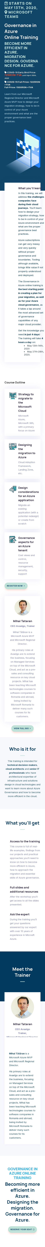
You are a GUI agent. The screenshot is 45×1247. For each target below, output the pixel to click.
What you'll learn (29, 188)
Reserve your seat (21, 1229)
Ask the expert (20, 914)
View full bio (21, 728)
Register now (15, 586)
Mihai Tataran (22, 621)
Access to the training (25, 841)
